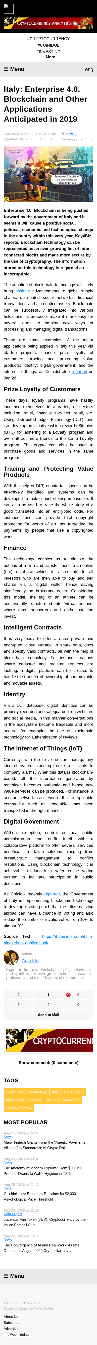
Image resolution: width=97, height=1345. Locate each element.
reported (79, 371)
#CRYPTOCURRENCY (48, 39)
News (71, 133)
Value (51, 1100)
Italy (55, 1092)
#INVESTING (48, 52)
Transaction (70, 1100)
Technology (38, 1092)
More (50, 57)
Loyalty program (19, 1108)
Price (8, 1188)
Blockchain (14, 1092)
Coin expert (13, 1214)
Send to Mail (48, 1015)
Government (74, 1092)
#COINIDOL (48, 45)
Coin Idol (30, 960)
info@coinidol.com (18, 1335)
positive (22, 291)
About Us (11, 1317)
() (49, 1062)
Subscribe (11, 1323)
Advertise (11, 1329)
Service (35, 1100)
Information (15, 1100)
